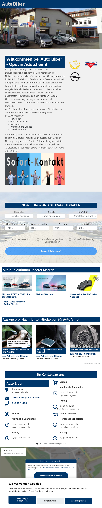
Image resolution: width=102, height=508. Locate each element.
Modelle (51, 212)
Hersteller (19, 212)
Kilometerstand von (15, 224)
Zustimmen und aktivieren (51, 475)
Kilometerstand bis (39, 224)
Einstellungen (50, 501)
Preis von (62, 224)
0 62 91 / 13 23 (19, 402)
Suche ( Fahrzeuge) (51, 251)
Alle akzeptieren (78, 501)
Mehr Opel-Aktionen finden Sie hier (14, 303)
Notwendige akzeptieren (22, 500)
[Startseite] (14, 4)
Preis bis (87, 224)
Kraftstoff (82, 212)
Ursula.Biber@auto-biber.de (26, 397)
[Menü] (98, 4)
